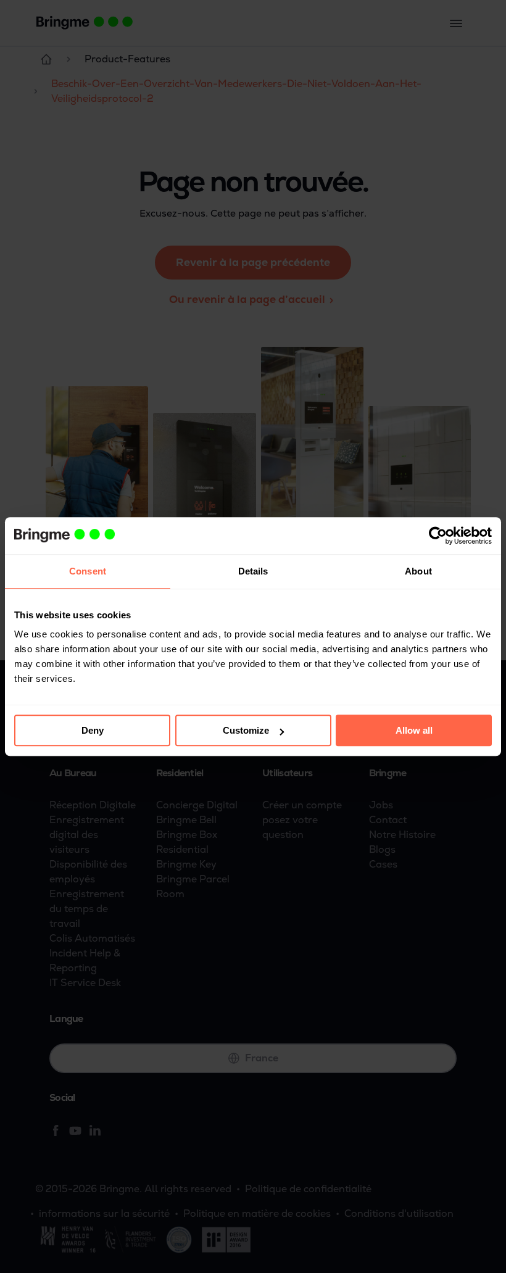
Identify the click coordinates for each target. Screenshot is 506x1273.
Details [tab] (253, 571)
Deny (92, 730)
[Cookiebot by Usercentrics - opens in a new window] (438, 535)
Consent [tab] (87, 571)
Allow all (414, 730)
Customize (246, 730)
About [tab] (418, 571)
